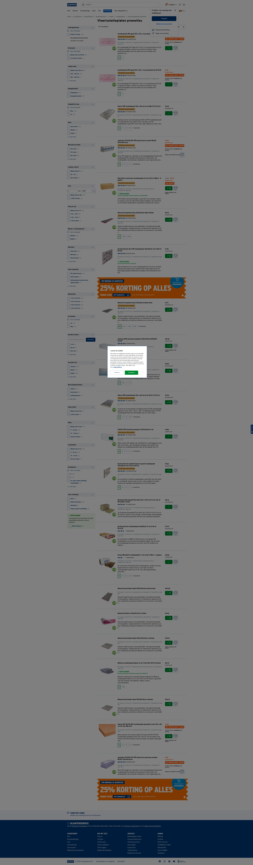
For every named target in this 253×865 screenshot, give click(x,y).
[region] (127, 362)
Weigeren (117, 372)
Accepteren (131, 372)
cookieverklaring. (117, 367)
